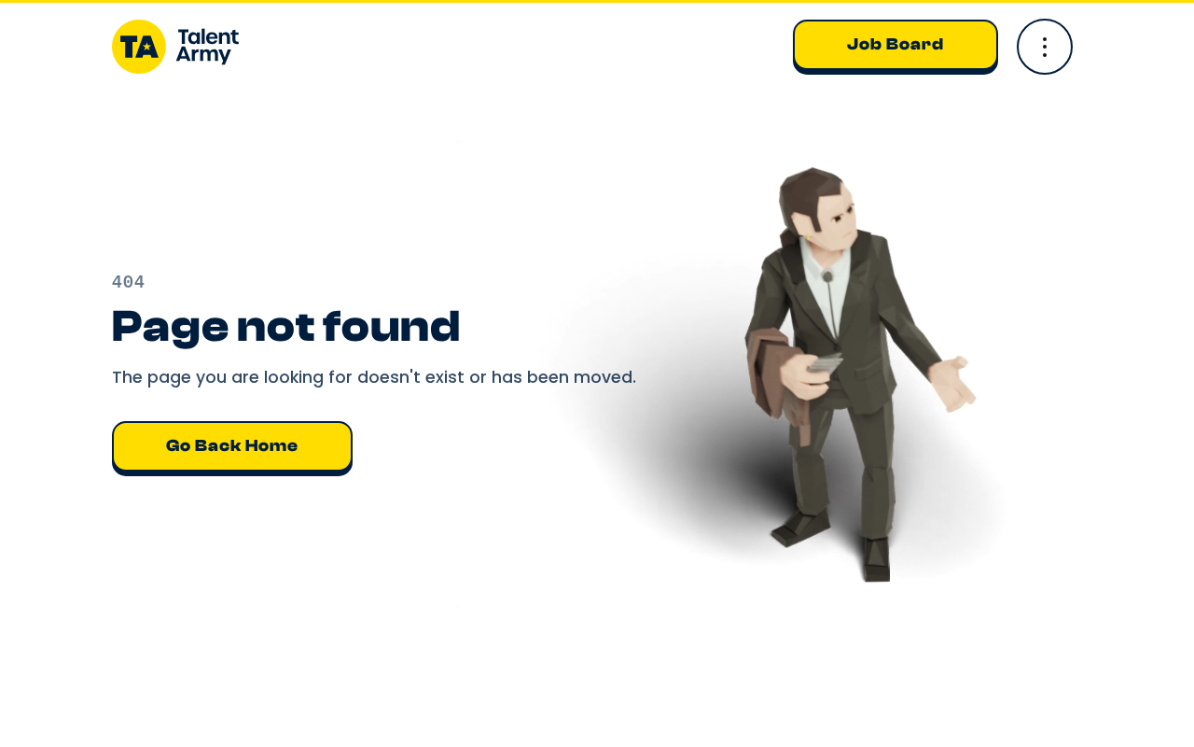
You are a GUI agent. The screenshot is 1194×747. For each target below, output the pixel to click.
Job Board (895, 44)
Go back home (232, 446)
